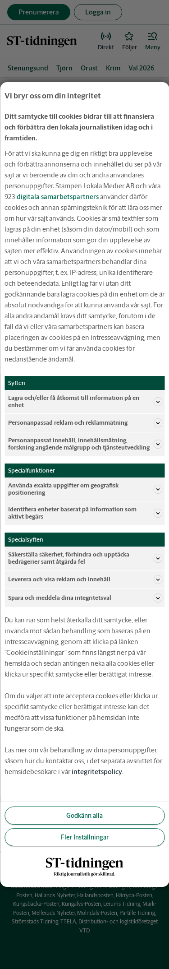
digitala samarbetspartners (58, 196)
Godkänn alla (84, 815)
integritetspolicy (97, 771)
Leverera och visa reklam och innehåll (59, 579)
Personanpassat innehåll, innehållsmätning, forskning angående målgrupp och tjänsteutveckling (79, 443)
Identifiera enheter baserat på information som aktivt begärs (72, 512)
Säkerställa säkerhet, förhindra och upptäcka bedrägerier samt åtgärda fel (68, 558)
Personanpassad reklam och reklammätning (68, 423)
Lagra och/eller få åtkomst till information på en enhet (73, 401)
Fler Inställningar (85, 837)
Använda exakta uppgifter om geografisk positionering (63, 489)
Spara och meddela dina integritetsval (59, 598)
